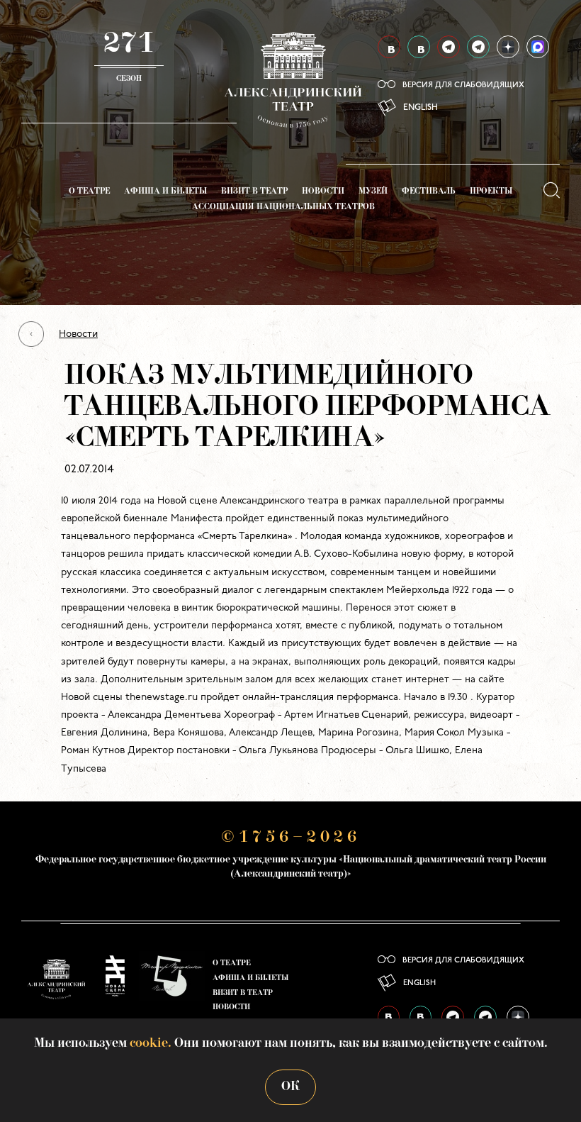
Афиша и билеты (165, 192)
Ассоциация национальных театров (283, 207)
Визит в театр (254, 192)
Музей (373, 192)
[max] (537, 46)
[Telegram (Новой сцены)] (478, 46)
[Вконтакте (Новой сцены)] (418, 46)
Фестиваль (429, 192)
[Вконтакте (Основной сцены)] (389, 46)
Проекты (491, 192)
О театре (89, 192)
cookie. (150, 1044)
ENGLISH (420, 108)
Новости (323, 192)
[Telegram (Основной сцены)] (448, 46)
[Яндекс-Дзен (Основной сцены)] (508, 46)
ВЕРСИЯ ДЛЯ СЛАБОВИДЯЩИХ (463, 85)
